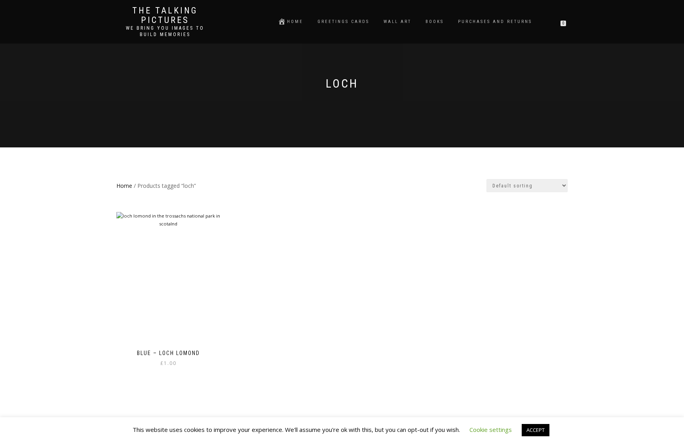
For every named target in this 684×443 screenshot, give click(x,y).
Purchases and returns (495, 21)
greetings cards (343, 21)
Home (295, 21)
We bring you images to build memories (165, 31)
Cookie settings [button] (490, 429)
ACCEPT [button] (535, 429)
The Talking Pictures (165, 15)
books (435, 21)
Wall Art (397, 21)
